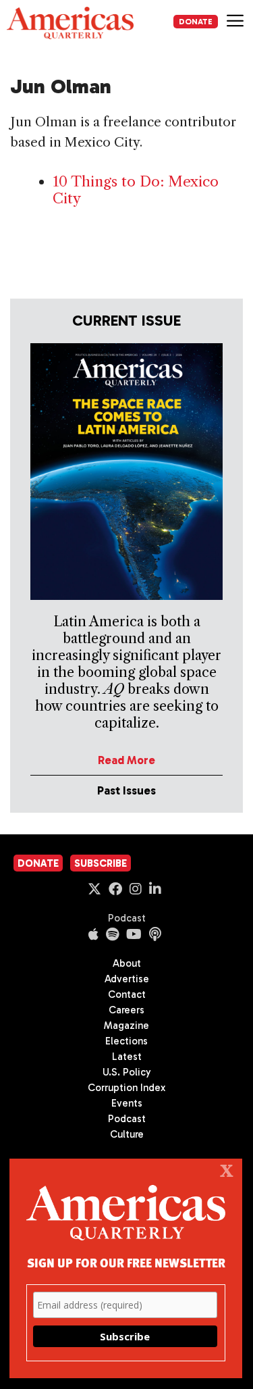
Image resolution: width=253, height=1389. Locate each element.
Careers (126, 1010)
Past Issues (126, 790)
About (127, 963)
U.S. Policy (127, 1072)
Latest (127, 1057)
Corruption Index (126, 1088)
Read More (126, 760)
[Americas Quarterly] (70, 23)
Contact (127, 994)
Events (126, 1103)
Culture (127, 1134)
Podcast (127, 918)
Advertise (127, 979)
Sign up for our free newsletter (126, 1262)
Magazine (126, 1025)
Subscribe (100, 863)
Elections (126, 1041)
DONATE (196, 22)
